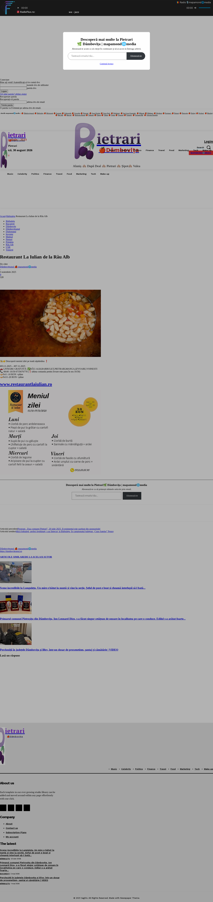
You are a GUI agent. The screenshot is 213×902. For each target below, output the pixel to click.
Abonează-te (136, 56)
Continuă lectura (106, 64)
